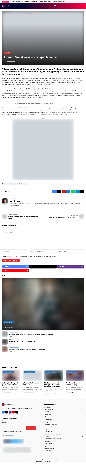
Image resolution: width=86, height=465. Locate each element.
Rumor (47, 411)
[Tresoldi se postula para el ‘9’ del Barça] (43, 304)
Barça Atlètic (48, 414)
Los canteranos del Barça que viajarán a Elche (21, 1)
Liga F (46, 429)
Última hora (47, 407)
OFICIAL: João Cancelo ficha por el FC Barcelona (23, 341)
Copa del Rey (48, 419)
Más (45, 446)
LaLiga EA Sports (50, 422)
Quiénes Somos (49, 448)
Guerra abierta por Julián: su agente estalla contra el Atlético (27, 349)
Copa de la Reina (49, 431)
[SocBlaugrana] (8, 6)
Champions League (50, 416)
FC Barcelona (5, 183)
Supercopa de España (51, 424)
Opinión (11, 13)
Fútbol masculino (48, 409)
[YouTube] (13, 412)
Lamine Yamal (22, 183)
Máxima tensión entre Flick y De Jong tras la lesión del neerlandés (52, 384)
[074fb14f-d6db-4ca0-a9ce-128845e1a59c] (43, 149)
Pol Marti (48, 394)
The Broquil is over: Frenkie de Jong (73, 384)
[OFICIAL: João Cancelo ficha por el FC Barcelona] (5, 342)
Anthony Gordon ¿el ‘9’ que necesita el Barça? (10, 384)
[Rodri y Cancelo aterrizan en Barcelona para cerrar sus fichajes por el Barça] (5, 334)
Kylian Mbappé (14, 183)
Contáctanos (48, 450)
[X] (6, 412)
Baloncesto (47, 436)
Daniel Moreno (11, 61)
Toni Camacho (7, 392)
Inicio (5, 13)
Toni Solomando (29, 392)
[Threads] (16, 412)
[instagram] (83, 1)
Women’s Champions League (53, 434)
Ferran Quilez (8, 327)
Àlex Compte (71, 392)
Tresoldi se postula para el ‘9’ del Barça (16, 325)
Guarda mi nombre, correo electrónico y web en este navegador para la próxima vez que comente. (30, 256)
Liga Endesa (48, 443)
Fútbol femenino (48, 427)
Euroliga (47, 441)
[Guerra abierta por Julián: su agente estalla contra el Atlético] (5, 349)
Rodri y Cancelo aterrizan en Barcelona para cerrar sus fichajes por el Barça (31, 334)
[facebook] (80, 1)
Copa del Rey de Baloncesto (53, 438)
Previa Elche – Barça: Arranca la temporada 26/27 (49, 1)
